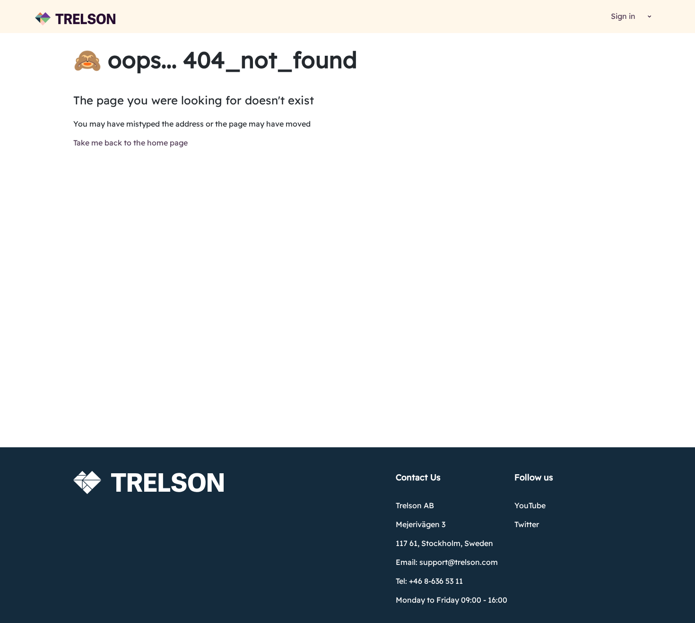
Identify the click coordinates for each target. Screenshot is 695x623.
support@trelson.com (458, 562)
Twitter (526, 524)
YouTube (530, 505)
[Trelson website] (75, 19)
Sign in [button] (623, 16)
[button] (647, 17)
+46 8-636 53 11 (436, 581)
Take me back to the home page (130, 142)
